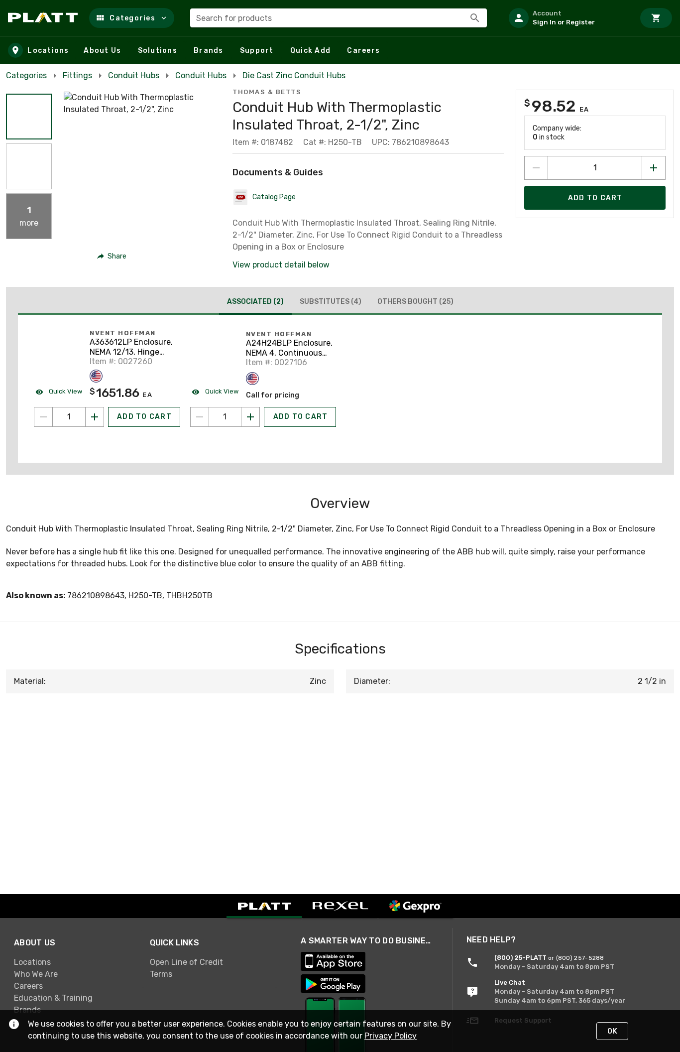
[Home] (44, 18)
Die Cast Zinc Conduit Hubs (293, 75)
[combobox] (338, 17)
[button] (131, 18)
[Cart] (656, 18)
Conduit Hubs (133, 75)
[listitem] (567, 17)
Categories (26, 75)
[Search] (475, 18)
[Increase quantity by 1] (653, 167)
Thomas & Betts (266, 92)
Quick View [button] (64, 391)
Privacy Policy (390, 1036)
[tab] (255, 303)
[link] (74, 962)
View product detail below (281, 264)
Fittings (77, 75)
